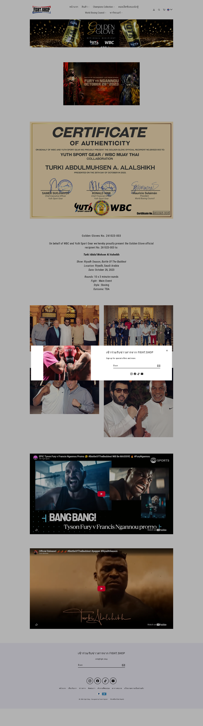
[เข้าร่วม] (158, 365)
